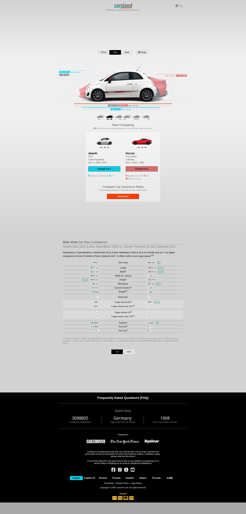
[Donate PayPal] (114, 498)
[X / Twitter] (126, 471)
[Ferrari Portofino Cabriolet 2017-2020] (141, 157)
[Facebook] (113, 471)
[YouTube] (132, 471)
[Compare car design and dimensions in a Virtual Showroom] (123, 8)
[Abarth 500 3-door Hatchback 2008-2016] (104, 157)
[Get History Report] (123, 192)
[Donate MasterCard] (126, 498)
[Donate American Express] (131, 498)
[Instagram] (119, 471)
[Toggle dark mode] (179, 6)
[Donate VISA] (120, 498)
